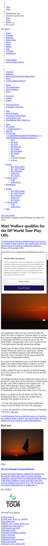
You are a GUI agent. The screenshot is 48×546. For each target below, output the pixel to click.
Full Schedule (11, 60)
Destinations (11, 53)
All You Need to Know (15, 62)
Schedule (9, 35)
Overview (10, 72)
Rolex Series (11, 40)
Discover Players (12, 105)
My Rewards (16, 147)
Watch (8, 44)
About (8, 85)
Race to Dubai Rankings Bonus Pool (20, 76)
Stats (8, 49)
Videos (8, 100)
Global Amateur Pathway (16, 81)
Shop (13, 156)
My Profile (15, 153)
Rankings (9, 38)
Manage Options (24, 281)
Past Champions (12, 89)
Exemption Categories (14, 107)
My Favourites (16, 151)
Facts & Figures (12, 113)
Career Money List (13, 118)
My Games (15, 149)
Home (8, 33)
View (8, 7)
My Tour (14, 142)
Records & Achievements (16, 116)
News (8, 42)
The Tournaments (13, 87)
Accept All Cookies (24, 288)
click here (37, 405)
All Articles (10, 215)
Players (9, 47)
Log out (14, 160)
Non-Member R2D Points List (18, 120)
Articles (9, 98)
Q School (9, 51)
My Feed (14, 144)
